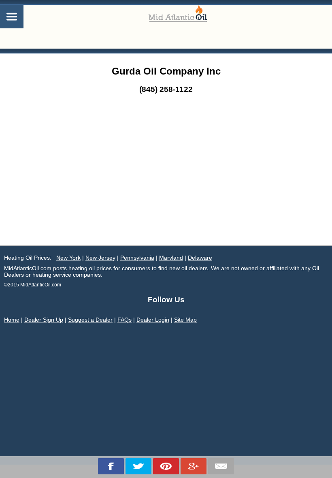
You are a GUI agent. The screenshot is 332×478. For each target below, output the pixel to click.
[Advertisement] (166, 184)
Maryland (171, 257)
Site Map (185, 319)
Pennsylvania (137, 257)
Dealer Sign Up (43, 319)
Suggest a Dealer (90, 319)
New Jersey (100, 257)
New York (68, 257)
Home (11, 319)
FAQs (124, 319)
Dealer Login (152, 319)
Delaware (200, 257)
